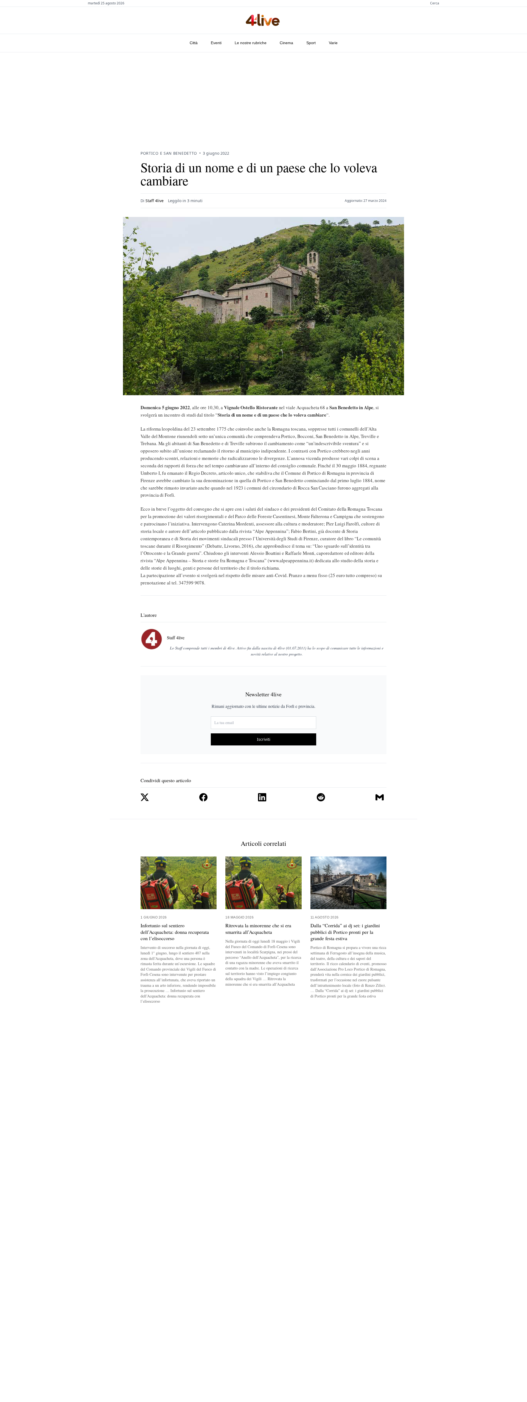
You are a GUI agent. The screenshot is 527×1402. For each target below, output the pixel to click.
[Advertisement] (263, 93)
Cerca (434, 3)
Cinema (286, 43)
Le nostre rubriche (251, 43)
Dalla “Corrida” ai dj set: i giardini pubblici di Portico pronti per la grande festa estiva (345, 932)
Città (194, 43)
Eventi (216, 43)
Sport (311, 43)
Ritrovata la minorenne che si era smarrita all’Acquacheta (258, 928)
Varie (333, 43)
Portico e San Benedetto (169, 153)
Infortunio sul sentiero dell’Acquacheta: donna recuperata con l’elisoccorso (175, 932)
